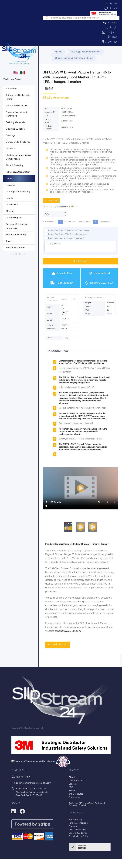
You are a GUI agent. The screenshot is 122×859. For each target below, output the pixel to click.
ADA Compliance (77, 830)
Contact (111, 42)
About (112, 8)
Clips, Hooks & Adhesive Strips (74, 58)
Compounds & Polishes (18, 142)
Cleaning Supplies (15, 129)
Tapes (9, 241)
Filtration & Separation (18, 172)
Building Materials (15, 122)
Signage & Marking (16, 235)
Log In (112, 27)
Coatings (10, 135)
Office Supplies (14, 218)
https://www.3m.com (69, 631)
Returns (73, 791)
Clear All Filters (17, 254)
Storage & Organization (85, 52)
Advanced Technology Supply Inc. (87, 804)
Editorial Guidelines (78, 833)
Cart (112, 23)
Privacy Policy (75, 820)
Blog (113, 37)
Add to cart (52, 201)
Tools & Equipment (16, 248)
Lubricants (12, 205)
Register (111, 32)
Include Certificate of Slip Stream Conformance (68, 234)
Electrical (11, 148)
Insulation (11, 185)
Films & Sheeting (15, 165)
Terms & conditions (78, 823)
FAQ (71, 787)
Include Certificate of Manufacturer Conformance (68, 230)
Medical (10, 211)
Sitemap (73, 826)
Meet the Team (76, 780)
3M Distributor (76, 794)
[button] (58, 527)
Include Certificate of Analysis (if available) (66, 238)
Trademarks (74, 797)
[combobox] (81, 18)
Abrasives (11, 89)
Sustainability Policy (78, 836)
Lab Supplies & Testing (18, 191)
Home (112, 3)
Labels (9, 198)
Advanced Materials (16, 105)
